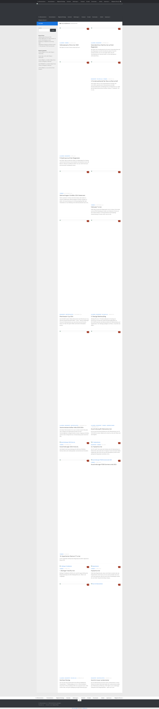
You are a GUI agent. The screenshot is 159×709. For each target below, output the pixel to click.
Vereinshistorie (51, 1)
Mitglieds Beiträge (61, 1)
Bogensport (98, 42)
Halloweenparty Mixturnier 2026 (69, 45)
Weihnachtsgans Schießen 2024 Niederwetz (72, 195)
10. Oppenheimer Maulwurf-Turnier (70, 556)
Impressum (106, 1)
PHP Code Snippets (75, 708)
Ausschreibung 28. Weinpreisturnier (101, 429)
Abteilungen (75, 1)
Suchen (40, 28)
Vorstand (83, 1)
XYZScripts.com (84, 708)
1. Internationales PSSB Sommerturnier (46, 46)
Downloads (93, 1)
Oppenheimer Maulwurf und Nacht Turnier (47, 44)
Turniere (67, 42)
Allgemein (62, 42)
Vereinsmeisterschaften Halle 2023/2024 (71, 427)
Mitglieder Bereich (115, 1)
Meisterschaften (69, 314)
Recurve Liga (100, 79)
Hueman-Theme (56, 704)
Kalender (69, 1)
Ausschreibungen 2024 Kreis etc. (69, 447)
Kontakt (88, 1)
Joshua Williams (42, 52)
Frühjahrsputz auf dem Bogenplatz (70, 158)
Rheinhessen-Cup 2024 (66, 316)
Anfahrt (100, 1)
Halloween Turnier (96, 207)
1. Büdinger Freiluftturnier (67, 571)
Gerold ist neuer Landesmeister (100, 680)
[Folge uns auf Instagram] (55, 23)
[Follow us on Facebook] (53, 23)
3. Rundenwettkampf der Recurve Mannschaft (104, 81)
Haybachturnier (95, 571)
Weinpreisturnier (110, 425)
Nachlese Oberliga (65, 680)
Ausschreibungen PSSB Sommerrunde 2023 (103, 464)
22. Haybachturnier (96, 447)
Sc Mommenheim (41, 1)
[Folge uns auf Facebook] (51, 23)
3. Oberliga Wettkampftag (98, 316)
